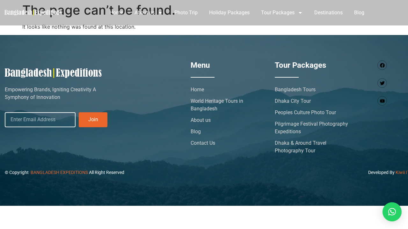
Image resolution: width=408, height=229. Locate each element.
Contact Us (203, 143)
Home (116, 13)
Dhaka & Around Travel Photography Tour (300, 147)
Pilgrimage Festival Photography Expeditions (311, 128)
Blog (359, 13)
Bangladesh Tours (295, 90)
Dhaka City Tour (293, 101)
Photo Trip (186, 13)
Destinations (328, 13)
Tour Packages (278, 13)
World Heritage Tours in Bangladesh (217, 105)
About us (145, 13)
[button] (392, 211)
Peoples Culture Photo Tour (305, 112)
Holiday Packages (229, 13)
